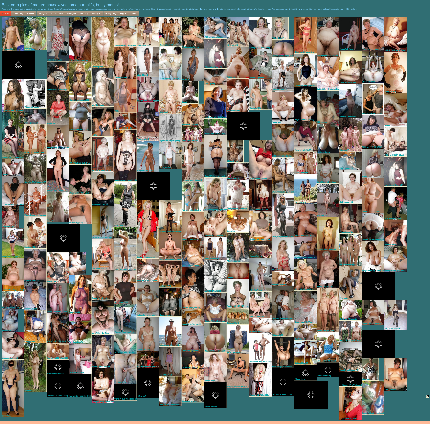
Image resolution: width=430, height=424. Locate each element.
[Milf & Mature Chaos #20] (215, 53)
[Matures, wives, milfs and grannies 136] (103, 351)
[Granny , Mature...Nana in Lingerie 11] (148, 229)
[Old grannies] (328, 107)
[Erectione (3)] (350, 134)
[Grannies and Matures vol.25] (170, 216)
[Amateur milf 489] (58, 267)
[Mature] (395, 110)
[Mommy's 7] (35, 367)
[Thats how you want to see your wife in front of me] (283, 352)
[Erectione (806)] (13, 33)
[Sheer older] (58, 207)
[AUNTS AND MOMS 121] (238, 339)
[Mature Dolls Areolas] (350, 33)
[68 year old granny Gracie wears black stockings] (373, 34)
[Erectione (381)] (260, 94)
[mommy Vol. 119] (35, 296)
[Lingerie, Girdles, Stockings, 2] (373, 227)
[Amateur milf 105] (238, 171)
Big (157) (123, 13)
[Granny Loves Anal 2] (35, 327)
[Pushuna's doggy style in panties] (80, 39)
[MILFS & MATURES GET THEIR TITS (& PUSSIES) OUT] (13, 300)
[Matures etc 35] (283, 328)
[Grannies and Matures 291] (80, 81)
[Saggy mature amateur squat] (170, 247)
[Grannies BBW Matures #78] (305, 248)
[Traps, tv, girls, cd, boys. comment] (350, 403)
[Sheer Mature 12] (170, 361)
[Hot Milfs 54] (103, 121)
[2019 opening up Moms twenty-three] (260, 160)
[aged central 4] (80, 294)
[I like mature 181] (125, 204)
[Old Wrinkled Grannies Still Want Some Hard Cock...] (125, 343)
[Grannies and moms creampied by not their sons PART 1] (193, 385)
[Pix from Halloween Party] (148, 359)
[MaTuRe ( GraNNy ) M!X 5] (103, 154)
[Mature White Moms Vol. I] (193, 317)
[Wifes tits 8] (35, 33)
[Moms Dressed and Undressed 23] (215, 248)
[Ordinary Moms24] (305, 352)
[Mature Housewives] (58, 39)
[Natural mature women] (170, 31)
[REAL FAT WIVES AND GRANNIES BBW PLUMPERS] (350, 310)
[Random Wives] (395, 233)
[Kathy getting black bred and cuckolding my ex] (80, 385)
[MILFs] (125, 95)
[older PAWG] (13, 388)
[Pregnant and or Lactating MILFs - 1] (305, 104)
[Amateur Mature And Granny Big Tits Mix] (305, 220)
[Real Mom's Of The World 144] (215, 224)
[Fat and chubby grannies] (260, 195)
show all (5, 13)
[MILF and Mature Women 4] (215, 27)
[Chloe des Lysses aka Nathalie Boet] (35, 93)
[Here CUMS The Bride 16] (193, 134)
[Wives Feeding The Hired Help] (58, 328)
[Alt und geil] (170, 96)
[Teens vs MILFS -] (238, 316)
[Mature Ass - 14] (373, 163)
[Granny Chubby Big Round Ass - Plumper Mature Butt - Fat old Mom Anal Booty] (283, 48)
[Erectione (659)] (125, 369)
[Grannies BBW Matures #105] (35, 168)
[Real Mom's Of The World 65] (58, 351)
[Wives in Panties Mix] (80, 358)
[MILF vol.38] (283, 254)
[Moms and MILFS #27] (305, 136)
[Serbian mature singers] (193, 360)
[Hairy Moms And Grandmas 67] (328, 37)
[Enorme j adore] (103, 42)
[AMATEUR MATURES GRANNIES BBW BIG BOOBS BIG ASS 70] (395, 203)
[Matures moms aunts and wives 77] (80, 116)
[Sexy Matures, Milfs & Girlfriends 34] (395, 315)
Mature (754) (18, 13)
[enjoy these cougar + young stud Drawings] (170, 128)
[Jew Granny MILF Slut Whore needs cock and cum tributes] (215, 102)
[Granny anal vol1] (260, 325)
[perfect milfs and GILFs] (328, 310)
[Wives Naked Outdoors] (58, 367)
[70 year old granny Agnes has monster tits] (215, 194)
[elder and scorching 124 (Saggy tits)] (260, 304)
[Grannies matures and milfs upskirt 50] (260, 226)
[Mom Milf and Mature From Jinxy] (170, 391)
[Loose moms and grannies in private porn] (13, 191)
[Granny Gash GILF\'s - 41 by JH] (260, 33)
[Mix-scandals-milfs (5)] (125, 63)
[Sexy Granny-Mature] (283, 74)
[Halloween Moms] (170, 302)
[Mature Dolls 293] (215, 395)
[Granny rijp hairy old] (103, 284)
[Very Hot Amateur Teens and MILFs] (125, 32)
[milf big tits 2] (148, 382)
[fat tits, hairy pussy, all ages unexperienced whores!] (80, 209)
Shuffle (134, 13)
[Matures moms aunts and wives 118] (373, 195)
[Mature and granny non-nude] (260, 64)
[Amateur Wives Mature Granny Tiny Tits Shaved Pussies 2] (58, 170)
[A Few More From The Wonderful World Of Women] (103, 189)
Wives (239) (71, 13)
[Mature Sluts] (10, 320)
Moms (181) (96, 13)
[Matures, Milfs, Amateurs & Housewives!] (373, 312)
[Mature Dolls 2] (283, 107)
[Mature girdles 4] (395, 72)
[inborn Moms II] (148, 61)
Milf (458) (30, 13)
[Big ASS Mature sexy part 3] (215, 337)
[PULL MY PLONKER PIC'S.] (373, 132)
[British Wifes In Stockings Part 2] (328, 73)
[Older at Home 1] (215, 367)
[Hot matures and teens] (350, 250)
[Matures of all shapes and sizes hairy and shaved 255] (148, 156)
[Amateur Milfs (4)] (148, 121)
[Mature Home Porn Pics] (280, 28)
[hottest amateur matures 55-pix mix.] (193, 162)
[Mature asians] (58, 108)
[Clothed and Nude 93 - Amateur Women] (305, 163)
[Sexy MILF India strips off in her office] (238, 371)
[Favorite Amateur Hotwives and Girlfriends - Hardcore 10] (283, 303)
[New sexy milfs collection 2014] (193, 196)
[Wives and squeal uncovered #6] (283, 175)
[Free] (77, 263)
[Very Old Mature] (103, 87)
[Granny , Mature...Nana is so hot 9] (215, 307)
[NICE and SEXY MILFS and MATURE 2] (283, 382)
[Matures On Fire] (10, 217)
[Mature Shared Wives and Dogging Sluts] (80, 179)
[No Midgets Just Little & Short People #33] (260, 348)
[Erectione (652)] (35, 232)
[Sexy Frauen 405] (238, 95)
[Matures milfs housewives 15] (215, 127)
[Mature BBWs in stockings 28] (58, 76)
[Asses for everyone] (283, 278)
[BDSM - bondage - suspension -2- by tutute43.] (373, 67)
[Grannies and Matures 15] (350, 356)
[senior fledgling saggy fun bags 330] (328, 234)
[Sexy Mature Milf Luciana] (328, 168)
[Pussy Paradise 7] (395, 374)
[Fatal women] (350, 283)
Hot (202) (84, 13)
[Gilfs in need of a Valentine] (305, 35)
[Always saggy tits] (238, 247)
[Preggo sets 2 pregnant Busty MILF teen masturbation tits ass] (13, 274)
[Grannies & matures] (35, 265)
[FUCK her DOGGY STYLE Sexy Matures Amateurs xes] (395, 142)
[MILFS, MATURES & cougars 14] (125, 249)
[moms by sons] (170, 155)
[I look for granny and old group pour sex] (193, 288)
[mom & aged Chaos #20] (395, 171)
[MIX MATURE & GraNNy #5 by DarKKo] (80, 147)
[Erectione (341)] (305, 189)
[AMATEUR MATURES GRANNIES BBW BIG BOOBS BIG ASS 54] (215, 276)
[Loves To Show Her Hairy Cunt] (125, 121)
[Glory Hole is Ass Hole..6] (350, 67)
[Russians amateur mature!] (148, 270)
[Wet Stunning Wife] (80, 328)
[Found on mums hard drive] (103, 222)
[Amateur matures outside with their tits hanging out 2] (125, 155)
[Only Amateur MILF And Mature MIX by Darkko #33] (305, 307)
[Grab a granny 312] (350, 160)
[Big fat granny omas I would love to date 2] (35, 139)
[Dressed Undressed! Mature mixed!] (350, 331)
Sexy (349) (43, 13)
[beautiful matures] (148, 333)
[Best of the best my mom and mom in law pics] (373, 397)
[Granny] (190, 92)
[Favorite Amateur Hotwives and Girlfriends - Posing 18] (305, 70)
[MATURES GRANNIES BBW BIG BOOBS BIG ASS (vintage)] (395, 34)
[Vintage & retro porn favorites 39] (103, 385)
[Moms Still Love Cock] (193, 115)
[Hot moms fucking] (328, 370)
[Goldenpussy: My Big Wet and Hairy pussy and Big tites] (283, 140)
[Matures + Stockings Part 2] (125, 318)
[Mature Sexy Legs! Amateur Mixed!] (13, 135)
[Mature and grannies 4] (350, 101)
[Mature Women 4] (260, 249)
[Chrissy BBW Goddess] (193, 339)
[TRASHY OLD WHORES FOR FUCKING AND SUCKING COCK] (125, 392)
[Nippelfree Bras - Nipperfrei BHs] (238, 195)
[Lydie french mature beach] (170, 331)
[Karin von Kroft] (328, 200)
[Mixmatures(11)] (238, 32)
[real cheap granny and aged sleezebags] (305, 274)
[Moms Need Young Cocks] (170, 63)
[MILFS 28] (193, 65)
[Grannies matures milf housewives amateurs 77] (13, 345)
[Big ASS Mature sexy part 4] (215, 156)
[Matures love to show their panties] (148, 299)
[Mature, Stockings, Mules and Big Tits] (35, 200)
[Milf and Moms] (305, 372)
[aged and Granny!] (328, 138)
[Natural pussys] (238, 62)
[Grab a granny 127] (215, 77)
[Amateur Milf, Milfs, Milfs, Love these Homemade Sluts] (238, 293)
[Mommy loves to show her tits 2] (58, 137)
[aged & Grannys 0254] (328, 269)
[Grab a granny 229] (35, 116)
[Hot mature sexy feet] (103, 254)
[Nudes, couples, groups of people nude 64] (58, 298)
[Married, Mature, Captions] (13, 243)
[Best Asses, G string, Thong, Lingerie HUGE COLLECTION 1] (58, 386)
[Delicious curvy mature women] (193, 254)
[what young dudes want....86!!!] (283, 216)
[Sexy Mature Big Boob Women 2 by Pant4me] (103, 317)
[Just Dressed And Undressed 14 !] (350, 379)
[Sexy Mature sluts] (148, 32)
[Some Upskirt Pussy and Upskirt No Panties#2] (328, 347)
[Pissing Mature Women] (193, 32)
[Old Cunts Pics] (235, 151)
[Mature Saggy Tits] (350, 218)
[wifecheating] (370, 369)
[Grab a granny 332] (350, 186)
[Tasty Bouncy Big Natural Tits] (373, 256)
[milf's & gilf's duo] (260, 274)
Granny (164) (110, 13)
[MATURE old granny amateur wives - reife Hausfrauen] (148, 89)
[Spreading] (238, 221)
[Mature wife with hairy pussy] (395, 259)
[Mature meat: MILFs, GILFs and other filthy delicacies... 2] (260, 379)
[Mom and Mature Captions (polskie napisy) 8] (373, 99)
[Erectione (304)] (170, 274)
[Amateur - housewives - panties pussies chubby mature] (193, 226)
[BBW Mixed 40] (305, 332)
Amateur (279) (57, 13)
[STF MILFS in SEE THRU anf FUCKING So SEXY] (13, 95)
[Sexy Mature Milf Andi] (125, 287)
